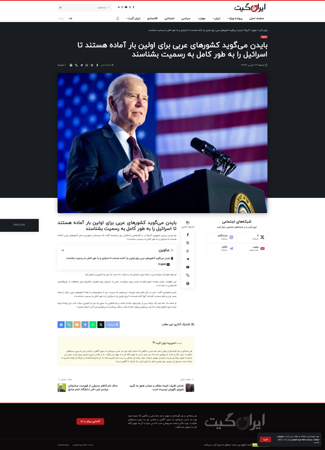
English (162, 264)
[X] (130, 7)
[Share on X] (92, 65)
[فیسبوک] (133, 7)
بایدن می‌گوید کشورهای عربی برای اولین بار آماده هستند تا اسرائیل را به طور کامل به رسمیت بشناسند (118, 258)
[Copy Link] (76, 65)
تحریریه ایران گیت (166, 343)
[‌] (117, 18)
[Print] (71, 65)
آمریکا (264, 37)
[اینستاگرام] (122, 7)
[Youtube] (252, 248)
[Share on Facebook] (97, 65)
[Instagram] (221, 237)
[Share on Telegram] (81, 65)
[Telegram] (221, 248)
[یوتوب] (126, 7)
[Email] (188, 267)
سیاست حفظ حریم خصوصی (301, 439)
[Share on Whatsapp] (86, 65)
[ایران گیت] (249, 8)
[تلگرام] (118, 7)
